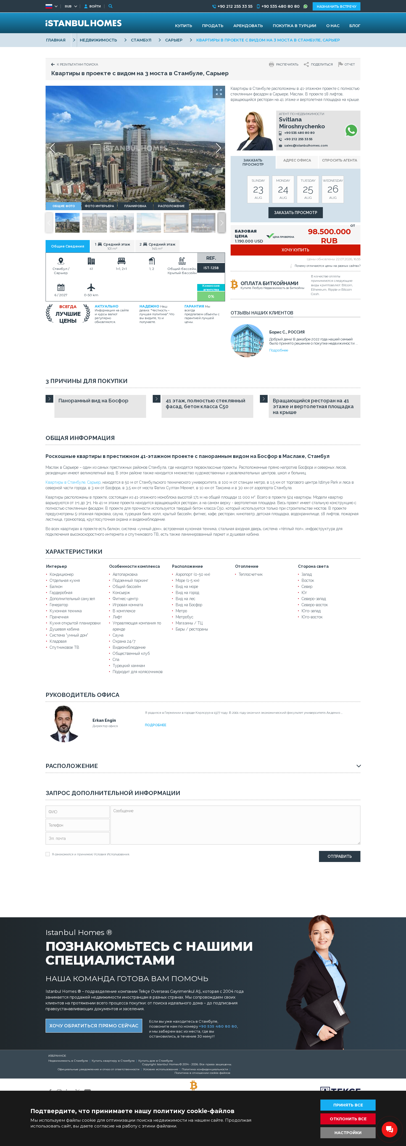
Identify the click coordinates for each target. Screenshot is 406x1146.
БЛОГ (354, 25)
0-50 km (91, 295)
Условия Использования (111, 854)
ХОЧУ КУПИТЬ (295, 250)
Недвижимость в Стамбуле (68, 1060)
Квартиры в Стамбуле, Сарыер (73, 482)
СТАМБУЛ (141, 40)
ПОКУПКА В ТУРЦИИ (294, 25)
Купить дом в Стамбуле (155, 1060)
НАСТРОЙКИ (348, 1132)
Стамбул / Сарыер (60, 271)
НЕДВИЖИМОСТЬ (98, 40)
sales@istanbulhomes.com (306, 145)
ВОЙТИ (95, 6)
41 (91, 269)
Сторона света (313, 566)
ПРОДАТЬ (212, 25)
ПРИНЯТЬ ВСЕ (348, 1105)
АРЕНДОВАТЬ (248, 25)
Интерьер (56, 566)
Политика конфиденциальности (205, 1069)
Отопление (247, 566)
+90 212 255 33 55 (298, 139)
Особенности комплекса (134, 566)
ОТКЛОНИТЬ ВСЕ (348, 1118)
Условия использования (160, 1069)
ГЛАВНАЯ (55, 40)
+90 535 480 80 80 (299, 133)
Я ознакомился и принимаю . (91, 854)
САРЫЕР (174, 40)
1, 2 (151, 269)
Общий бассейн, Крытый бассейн (182, 271)
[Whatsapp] (351, 130)
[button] (221, 223)
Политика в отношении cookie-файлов (202, 1073)
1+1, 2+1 (121, 269)
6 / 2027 (60, 295)
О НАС (332, 25)
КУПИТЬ (183, 25)
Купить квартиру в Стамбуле (113, 1060)
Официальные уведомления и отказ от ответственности (98, 1069)
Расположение (187, 566)
